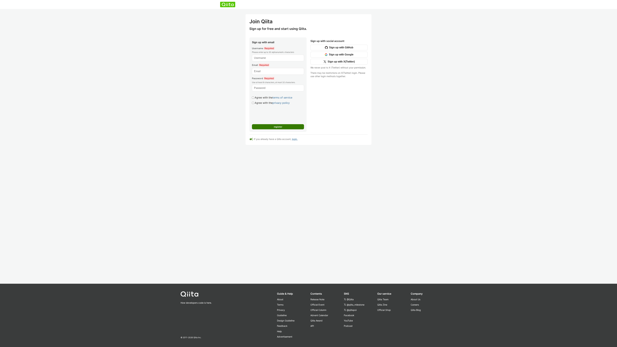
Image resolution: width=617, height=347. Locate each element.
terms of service (282, 97)
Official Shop (384, 310)
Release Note (317, 299)
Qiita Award (316, 320)
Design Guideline (286, 320)
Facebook (349, 315)
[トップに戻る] (196, 294)
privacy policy (281, 102)
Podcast (348, 326)
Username (263, 48)
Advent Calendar (319, 315)
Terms (280, 304)
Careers (415, 304)
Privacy (281, 310)
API (312, 326)
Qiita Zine (382, 304)
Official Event (317, 304)
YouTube (348, 320)
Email (260, 65)
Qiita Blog (416, 310)
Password (263, 78)
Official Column (318, 310)
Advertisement (284, 336)
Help (279, 331)
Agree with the (273, 97)
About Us (415, 299)
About (280, 299)
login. (295, 139)
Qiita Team (383, 299)
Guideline (282, 315)
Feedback (282, 326)
